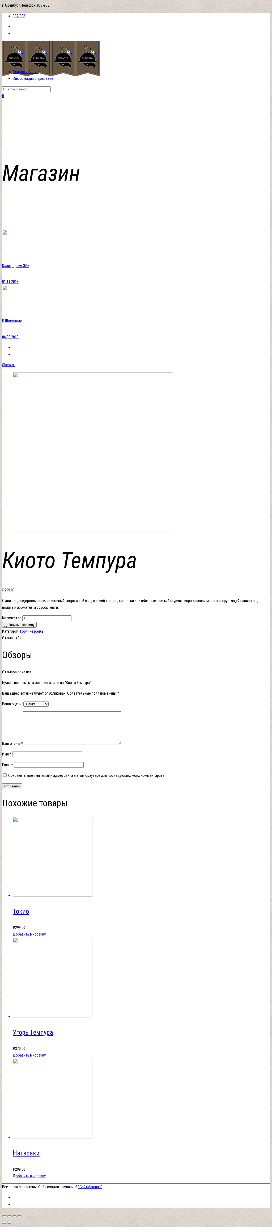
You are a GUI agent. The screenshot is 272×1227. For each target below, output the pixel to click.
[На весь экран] (14, 1216)
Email (7, 764)
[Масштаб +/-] (19, 1216)
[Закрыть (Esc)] (4, 1216)
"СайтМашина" (90, 1186)
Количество (12, 618)
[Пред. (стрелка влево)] (4, 1223)
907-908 (19, 16)
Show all (8, 364)
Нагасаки (26, 1153)
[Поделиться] (9, 1216)
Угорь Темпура (33, 1032)
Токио (21, 911)
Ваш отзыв (12, 743)
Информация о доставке (33, 78)
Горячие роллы (32, 631)
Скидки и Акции (26, 71)
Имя (6, 754)
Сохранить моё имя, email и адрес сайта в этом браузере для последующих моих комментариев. (86, 775)
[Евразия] (51, 75)
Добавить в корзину (19, 625)
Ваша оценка (12, 704)
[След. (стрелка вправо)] (9, 1223)
